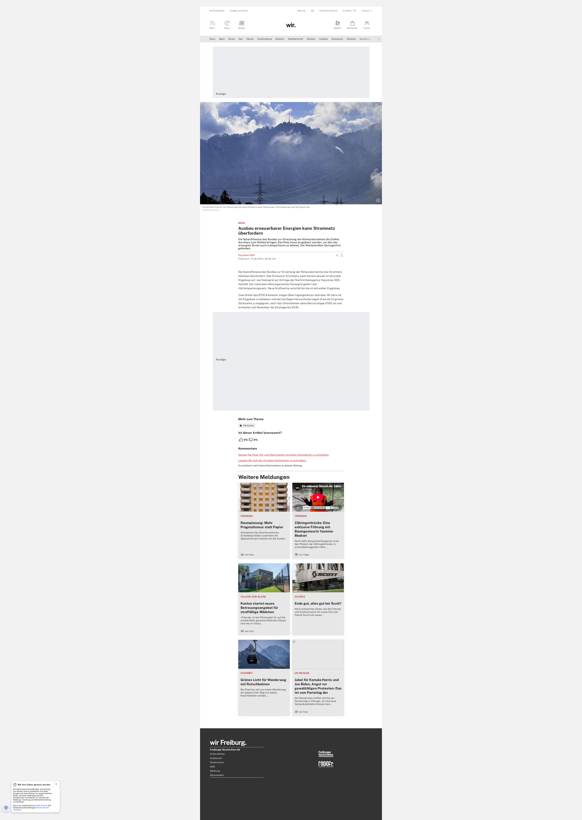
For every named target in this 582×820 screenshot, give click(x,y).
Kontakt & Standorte (328, 11)
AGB (212, 766)
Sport (222, 39)
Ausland (323, 39)
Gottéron (279, 39)
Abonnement (217, 775)
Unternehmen (217, 754)
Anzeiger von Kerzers (239, 11)
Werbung (301, 11)
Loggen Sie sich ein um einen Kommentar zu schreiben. (272, 460)
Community (337, 39)
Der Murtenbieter (216, 11)
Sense (231, 39)
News (212, 39)
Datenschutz (217, 762)
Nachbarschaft (295, 39)
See (241, 39)
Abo (312, 11)
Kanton (250, 39)
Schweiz (311, 39)
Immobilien (365, 39)
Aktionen (351, 39)
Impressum (216, 758)
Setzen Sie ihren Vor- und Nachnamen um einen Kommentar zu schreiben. (283, 454)
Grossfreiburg (264, 39)
